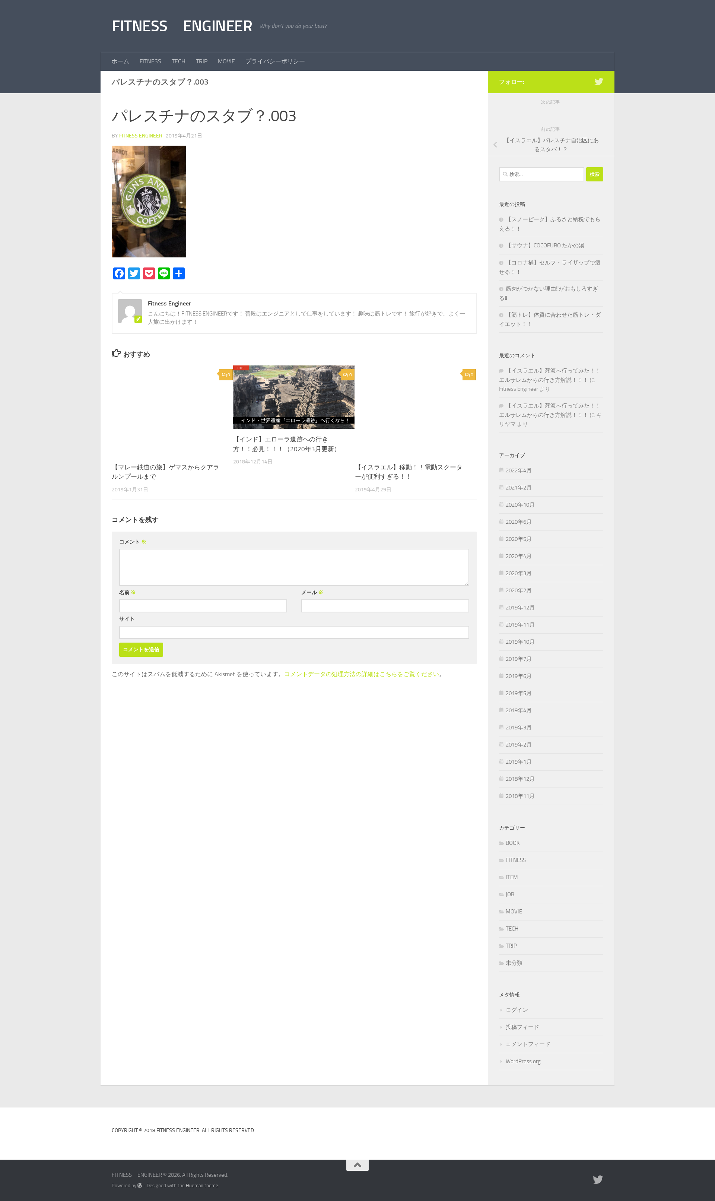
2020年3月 (519, 573)
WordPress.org (523, 1061)
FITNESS (150, 61)
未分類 (514, 963)
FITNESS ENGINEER (182, 26)
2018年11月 (520, 796)
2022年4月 (519, 470)
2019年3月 (519, 727)
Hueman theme (202, 1185)
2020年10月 (520, 504)
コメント (132, 542)
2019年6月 (519, 676)
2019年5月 (519, 693)
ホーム (120, 61)
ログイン (517, 1010)
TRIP (201, 61)
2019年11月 (520, 624)
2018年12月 (520, 779)
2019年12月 (520, 607)
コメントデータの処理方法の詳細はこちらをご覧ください (361, 674)
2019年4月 (519, 710)
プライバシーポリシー (275, 61)
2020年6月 (519, 522)
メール (312, 592)
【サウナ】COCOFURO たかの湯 (545, 245)
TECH (178, 61)
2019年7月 (519, 659)
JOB (510, 894)
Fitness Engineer (140, 136)
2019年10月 (520, 641)
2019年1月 (519, 761)
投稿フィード (522, 1027)
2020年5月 (519, 539)
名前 (127, 592)
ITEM (512, 877)
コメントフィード (528, 1044)
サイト (127, 619)
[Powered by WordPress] (139, 1185)
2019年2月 (519, 744)
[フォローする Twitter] (598, 81)
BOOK (512, 843)
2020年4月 (519, 556)
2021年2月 (519, 487)
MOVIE (226, 61)
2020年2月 (519, 590)
